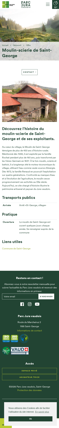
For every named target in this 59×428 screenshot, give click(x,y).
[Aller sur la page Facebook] (23, 303)
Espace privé (29, 371)
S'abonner (46, 296)
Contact (29, 72)
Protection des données (29, 390)
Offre (28, 45)
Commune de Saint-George (16, 248)
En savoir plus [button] (42, 412)
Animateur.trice (29, 377)
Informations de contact (29, 330)
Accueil (5, 45)
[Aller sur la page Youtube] (38, 303)
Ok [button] (30, 419)
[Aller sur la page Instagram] (31, 303)
